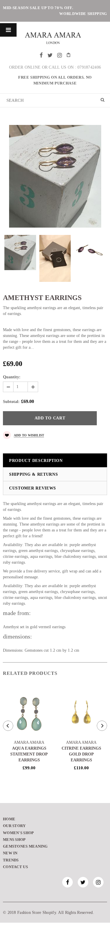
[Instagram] (59, 55)
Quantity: (12, 377)
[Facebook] (41, 55)
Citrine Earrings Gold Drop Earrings (81, 754)
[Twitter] (50, 55)
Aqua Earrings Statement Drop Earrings (29, 754)
